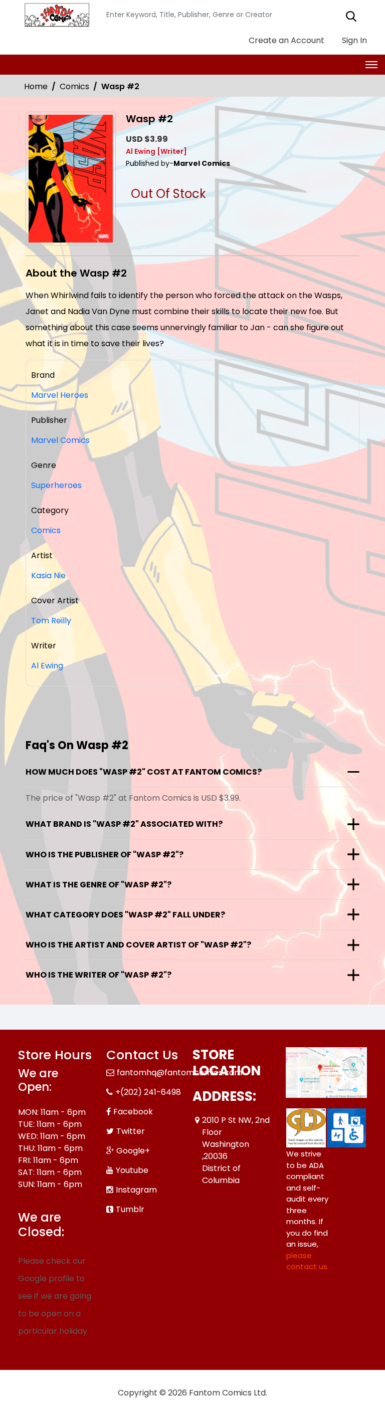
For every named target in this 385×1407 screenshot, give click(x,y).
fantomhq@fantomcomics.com (179, 1072)
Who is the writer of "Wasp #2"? (98, 975)
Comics (74, 86)
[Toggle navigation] (371, 64)
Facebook (133, 1111)
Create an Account (285, 40)
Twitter (130, 1131)
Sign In (353, 40)
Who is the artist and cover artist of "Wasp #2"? (138, 945)
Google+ (133, 1150)
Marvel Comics (60, 440)
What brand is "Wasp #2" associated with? (124, 824)
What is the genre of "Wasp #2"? (98, 884)
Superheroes (56, 485)
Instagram (136, 1190)
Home (36, 86)
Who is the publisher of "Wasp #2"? (104, 854)
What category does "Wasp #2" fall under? (125, 914)
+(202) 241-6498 (148, 1092)
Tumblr (130, 1209)
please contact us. (307, 1261)
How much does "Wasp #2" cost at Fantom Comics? (144, 772)
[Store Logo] (55, 15)
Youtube (132, 1170)
